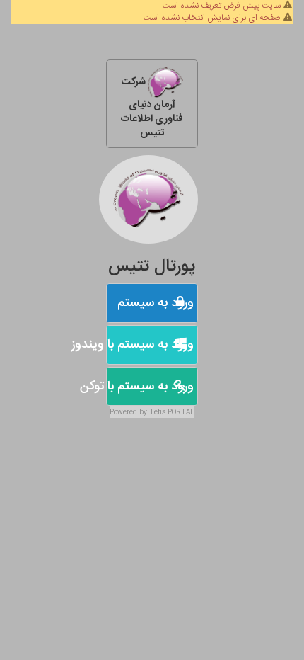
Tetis (157, 412)
